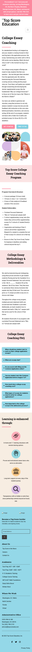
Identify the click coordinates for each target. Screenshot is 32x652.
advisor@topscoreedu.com (10, 627)
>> (4, 537)
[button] (28, 30)
